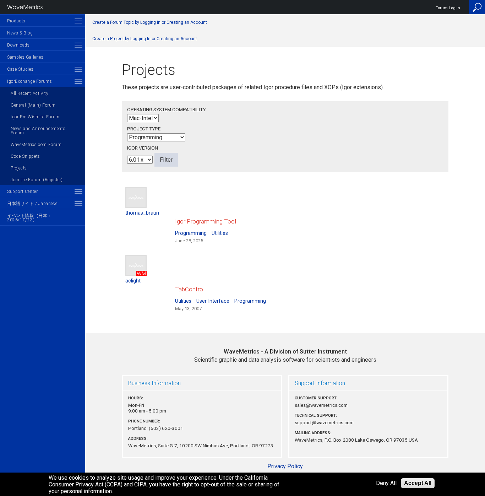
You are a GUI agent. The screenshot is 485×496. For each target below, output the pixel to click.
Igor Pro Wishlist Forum (35, 116)
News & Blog (20, 33)
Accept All (417, 483)
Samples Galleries (25, 57)
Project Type (143, 128)
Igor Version (142, 148)
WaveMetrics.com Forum (36, 144)
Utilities (220, 233)
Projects (19, 168)
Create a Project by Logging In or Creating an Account (144, 38)
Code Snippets (25, 156)
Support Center (22, 191)
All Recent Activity (29, 93)
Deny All (386, 483)
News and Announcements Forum (38, 130)
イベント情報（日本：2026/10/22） (29, 217)
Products (16, 20)
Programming (191, 233)
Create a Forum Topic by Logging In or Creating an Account (149, 22)
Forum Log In (448, 8)
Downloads (18, 45)
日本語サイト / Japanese (32, 203)
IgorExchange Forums (29, 81)
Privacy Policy (285, 466)
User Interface (212, 301)
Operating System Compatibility (166, 109)
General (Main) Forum (33, 105)
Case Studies (20, 69)
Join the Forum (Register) (37, 179)
